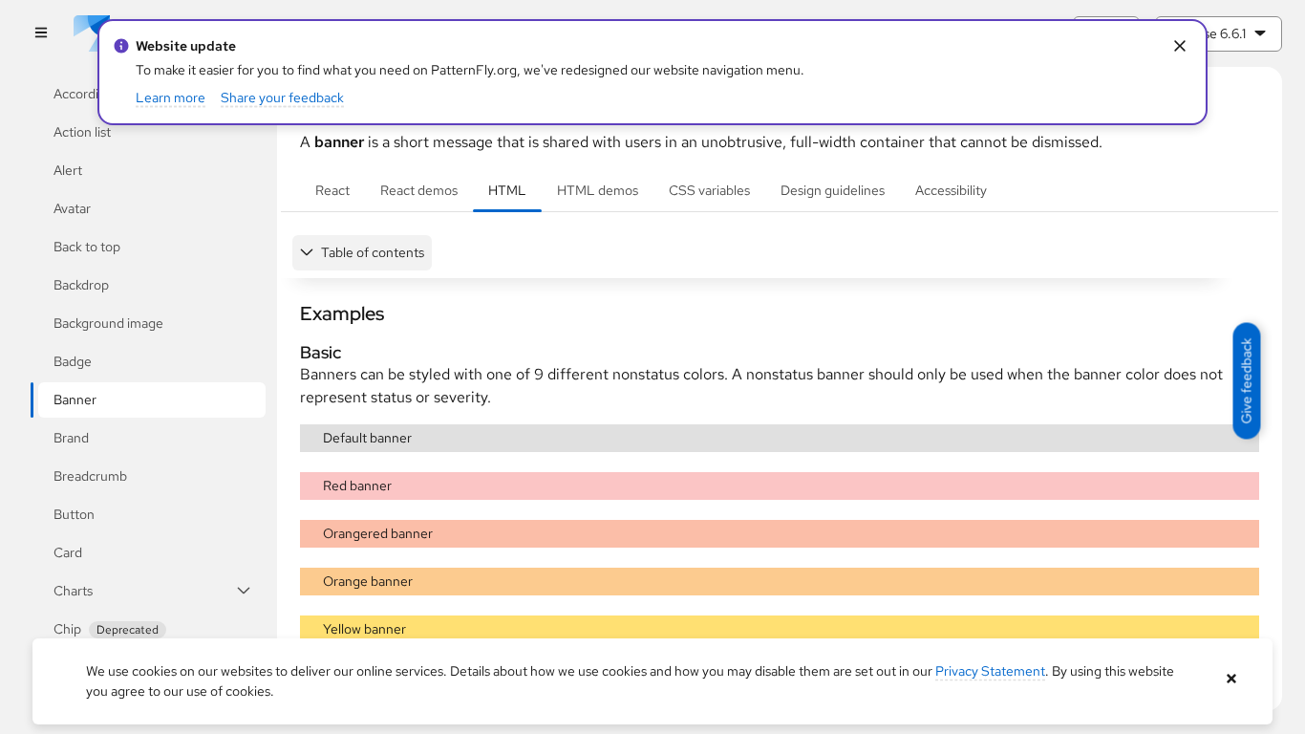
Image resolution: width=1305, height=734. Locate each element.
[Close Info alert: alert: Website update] (1180, 46)
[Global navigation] (40, 34)
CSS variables (709, 190)
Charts (73, 590)
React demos (419, 190)
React (332, 190)
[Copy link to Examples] (291, 313)
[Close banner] (1232, 679)
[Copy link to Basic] (292, 352)
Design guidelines (833, 190)
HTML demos (597, 190)
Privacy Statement (990, 671)
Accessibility (951, 190)
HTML (507, 190)
